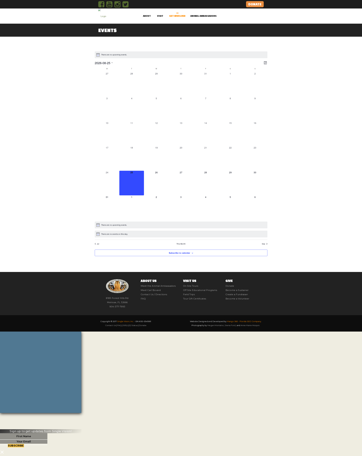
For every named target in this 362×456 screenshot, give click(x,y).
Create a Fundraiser (237, 294)
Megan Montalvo (215, 325)
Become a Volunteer (237, 298)
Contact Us (110, 325)
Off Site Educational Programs (200, 290)
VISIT (160, 16)
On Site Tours (190, 286)
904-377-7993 (117, 306)
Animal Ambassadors (203, 16)
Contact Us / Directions (154, 294)
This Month (181, 244)
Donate (230, 286)
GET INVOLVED (177, 16)
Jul (98, 244)
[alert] (181, 54)
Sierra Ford (230, 325)
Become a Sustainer (237, 290)
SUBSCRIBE (16, 445)
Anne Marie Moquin (250, 325)
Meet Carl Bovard (151, 290)
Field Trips (189, 294)
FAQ (143, 298)
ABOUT (147, 16)
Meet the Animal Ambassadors (158, 286)
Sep (263, 244)
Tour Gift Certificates (194, 298)
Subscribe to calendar (179, 252)
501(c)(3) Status (130, 325)
